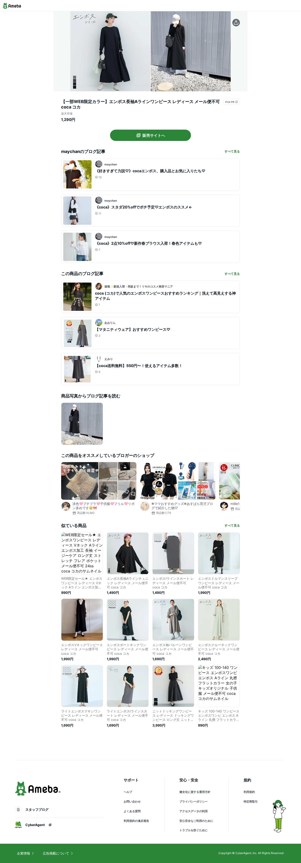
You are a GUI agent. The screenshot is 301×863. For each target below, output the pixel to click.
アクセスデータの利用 (193, 811)
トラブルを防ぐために (193, 830)
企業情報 (23, 853)
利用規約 (249, 792)
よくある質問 (132, 811)
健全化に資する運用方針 (194, 792)
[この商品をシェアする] (236, 22)
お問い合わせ (132, 801)
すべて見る (232, 151)
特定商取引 (251, 801)
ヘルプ (128, 792)
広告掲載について (56, 853)
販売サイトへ (154, 135)
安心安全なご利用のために (196, 821)
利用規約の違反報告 (136, 821)
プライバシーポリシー (193, 801)
